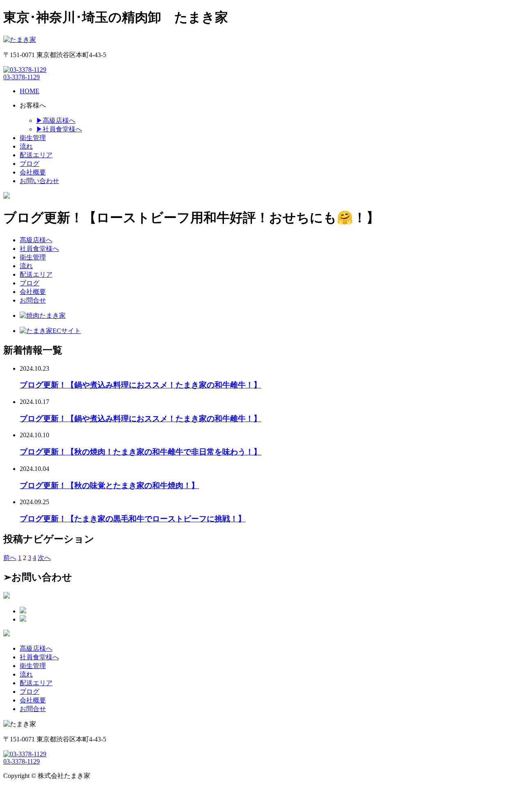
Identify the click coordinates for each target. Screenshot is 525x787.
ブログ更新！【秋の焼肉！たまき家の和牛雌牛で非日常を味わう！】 (140, 451)
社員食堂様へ (39, 248)
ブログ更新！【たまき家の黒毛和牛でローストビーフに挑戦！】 (133, 518)
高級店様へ (36, 239)
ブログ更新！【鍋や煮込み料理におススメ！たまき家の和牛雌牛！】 (140, 385)
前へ (9, 557)
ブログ (29, 283)
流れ (26, 265)
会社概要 (33, 291)
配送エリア (36, 274)
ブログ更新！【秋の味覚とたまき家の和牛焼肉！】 (109, 485)
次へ (44, 557)
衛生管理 (33, 257)
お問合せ (33, 300)
